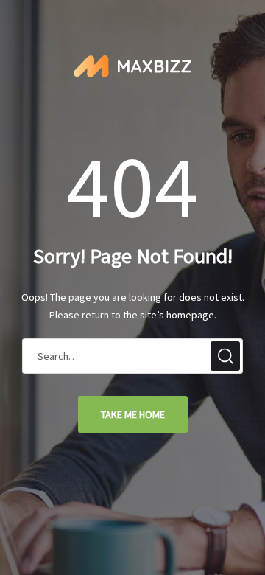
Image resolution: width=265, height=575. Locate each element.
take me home (133, 414)
